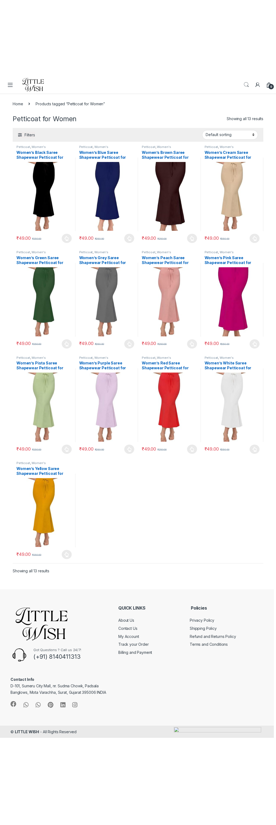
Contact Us (127, 628)
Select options (64, 238)
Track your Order (133, 644)
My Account (128, 636)
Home (18, 104)
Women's (39, 147)
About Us (126, 620)
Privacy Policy (202, 620)
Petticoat (23, 147)
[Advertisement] (136, 38)
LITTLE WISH (27, 731)
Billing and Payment (135, 652)
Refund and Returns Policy (213, 636)
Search (246, 85)
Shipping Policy (203, 628)
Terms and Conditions (209, 644)
